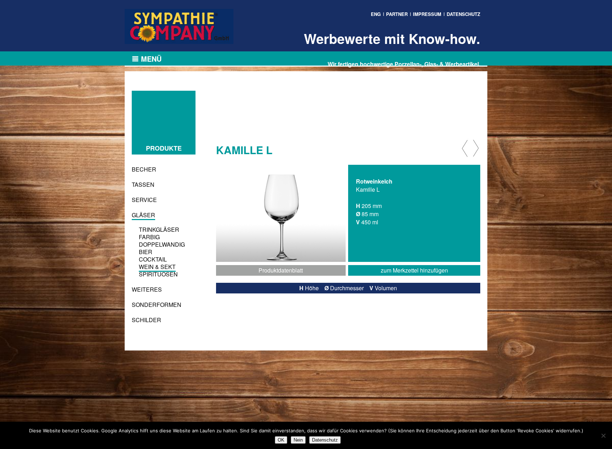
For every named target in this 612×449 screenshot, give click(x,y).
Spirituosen (158, 274)
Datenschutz (325, 440)
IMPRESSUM (427, 14)
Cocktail (153, 259)
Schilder (146, 320)
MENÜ (151, 59)
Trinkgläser (159, 229)
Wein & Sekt (157, 267)
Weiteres (147, 289)
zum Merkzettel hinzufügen (414, 270)
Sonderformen (156, 305)
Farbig (149, 237)
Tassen (143, 184)
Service (144, 200)
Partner (397, 14)
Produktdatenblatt (281, 270)
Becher (144, 169)
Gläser (143, 215)
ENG (376, 14)
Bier (145, 252)
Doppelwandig (162, 244)
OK (281, 440)
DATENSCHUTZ (463, 14)
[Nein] (603, 435)
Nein (298, 440)
